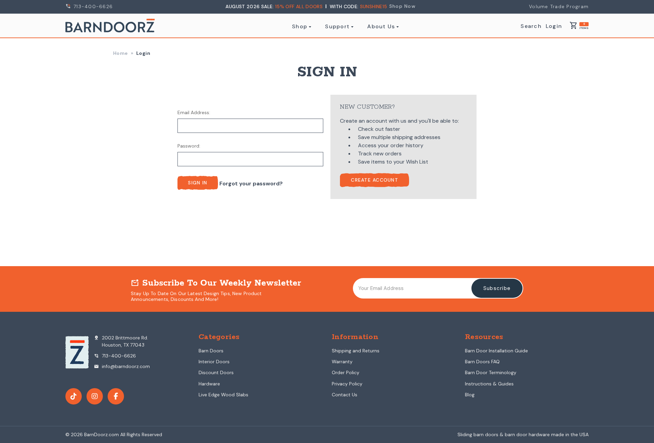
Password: (188, 146)
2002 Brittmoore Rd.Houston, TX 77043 (121, 341)
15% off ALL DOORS (299, 6)
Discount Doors (216, 372)
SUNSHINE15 (373, 6)
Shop (299, 26)
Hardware (209, 384)
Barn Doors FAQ (482, 361)
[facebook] (116, 396)
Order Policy (345, 372)
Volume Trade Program (559, 6)
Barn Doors (211, 351)
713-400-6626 (92, 6)
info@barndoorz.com (122, 366)
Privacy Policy (347, 384)
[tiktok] (73, 396)
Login (554, 26)
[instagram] (95, 396)
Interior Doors (214, 361)
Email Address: (193, 112)
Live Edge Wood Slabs (223, 395)
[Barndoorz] (110, 25)
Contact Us (344, 395)
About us (381, 26)
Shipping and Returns (355, 351)
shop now (402, 6)
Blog (469, 395)
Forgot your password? (251, 183)
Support (337, 26)
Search (531, 26)
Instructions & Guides (489, 384)
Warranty (342, 361)
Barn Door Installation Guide (496, 351)
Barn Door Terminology (490, 372)
